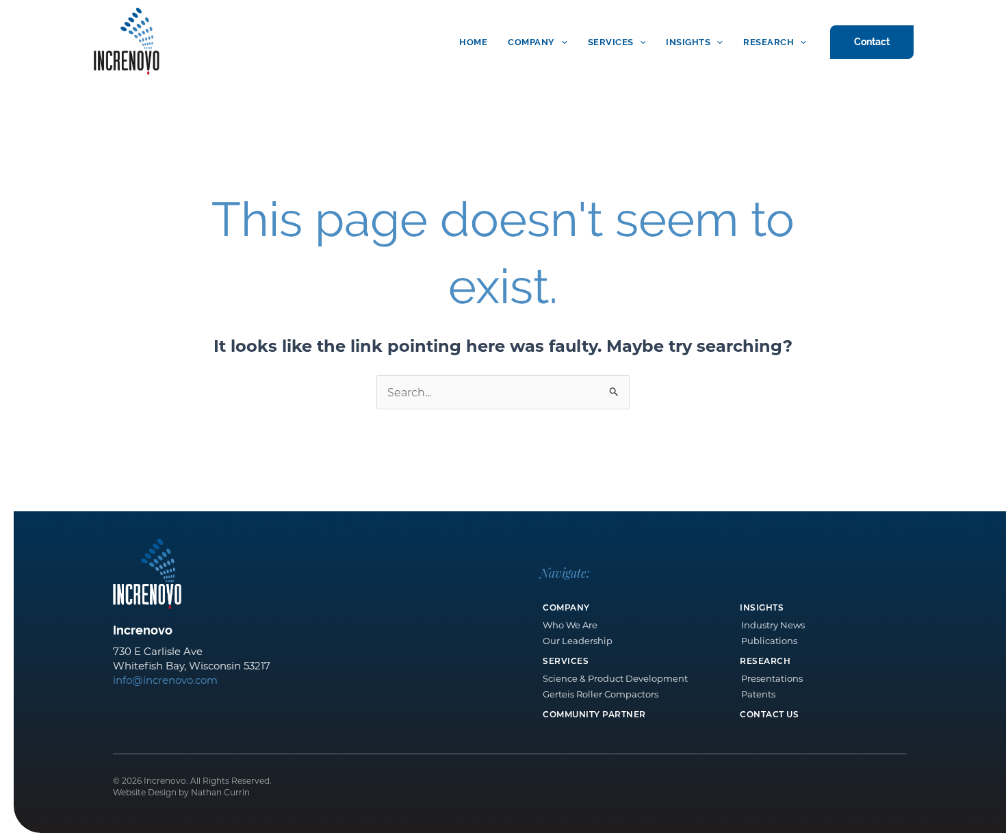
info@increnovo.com (165, 680)
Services (611, 42)
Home (473, 42)
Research (768, 42)
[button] (561, 42)
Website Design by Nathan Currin (181, 791)
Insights (688, 42)
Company (531, 42)
